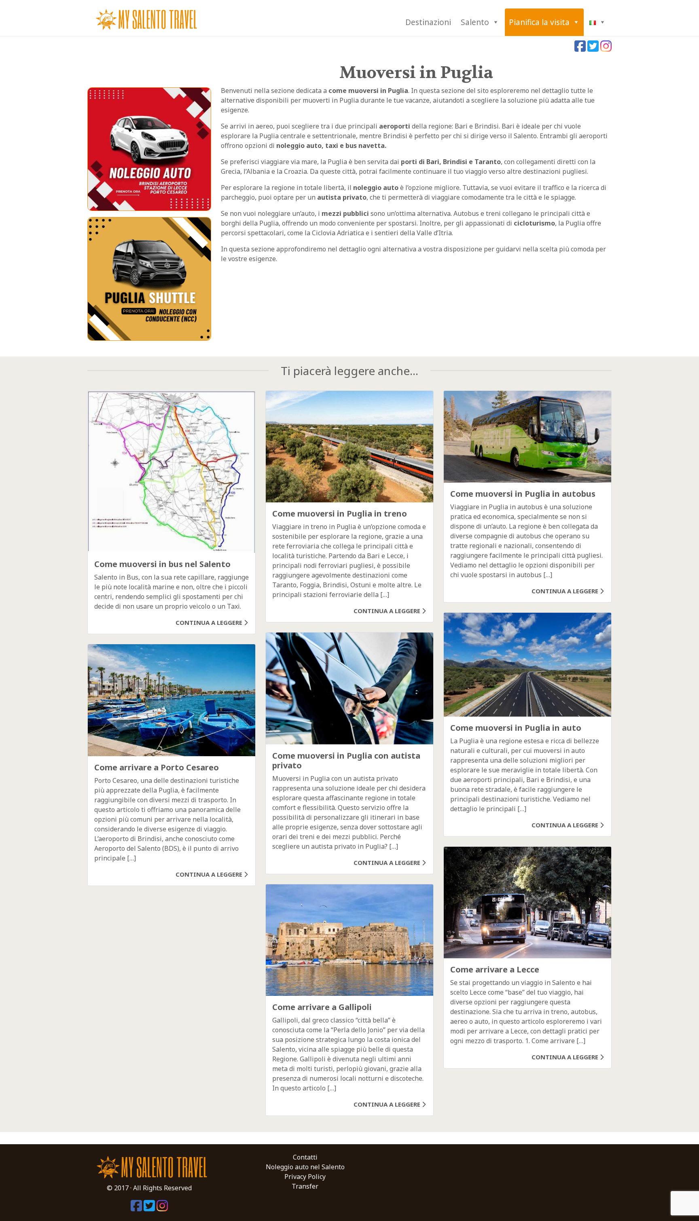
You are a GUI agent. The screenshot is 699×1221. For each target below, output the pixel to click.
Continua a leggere (210, 622)
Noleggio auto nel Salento (305, 1166)
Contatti (305, 1157)
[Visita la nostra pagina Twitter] (593, 48)
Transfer (305, 1186)
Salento (475, 22)
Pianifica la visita (539, 22)
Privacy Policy (305, 1176)
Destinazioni (428, 22)
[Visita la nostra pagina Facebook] (580, 48)
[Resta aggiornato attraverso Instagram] (606, 48)
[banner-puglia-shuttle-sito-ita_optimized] (149, 278)
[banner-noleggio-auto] (149, 148)
